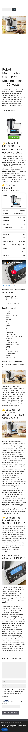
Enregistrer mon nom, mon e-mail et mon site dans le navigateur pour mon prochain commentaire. (14, 691)
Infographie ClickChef (8, 285)
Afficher (13, 110)
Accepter (5, 729)
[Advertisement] (14, 51)
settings (16, 726)
